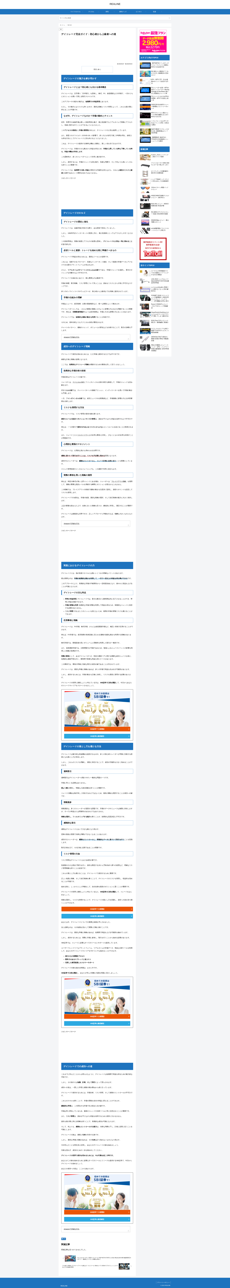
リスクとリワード (83, 435)
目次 (95, 69)
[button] (169, 18)
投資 (64, 1238)
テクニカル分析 (92, 270)
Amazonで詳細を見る (71, 337)
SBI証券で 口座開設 (97, 729)
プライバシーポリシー (163, 1282)
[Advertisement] (97, 49)
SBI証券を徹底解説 (97, 736)
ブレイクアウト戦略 (118, 481)
